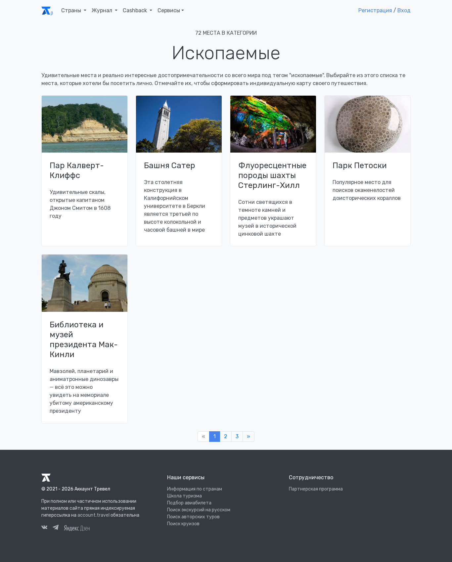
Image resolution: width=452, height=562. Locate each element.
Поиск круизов (183, 524)
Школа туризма (184, 496)
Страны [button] (71, 10)
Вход (404, 10)
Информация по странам (194, 489)
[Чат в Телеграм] (56, 528)
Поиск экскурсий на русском (198, 510)
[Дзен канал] (77, 527)
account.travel (93, 515)
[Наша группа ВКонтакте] (44, 528)
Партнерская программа (316, 489)
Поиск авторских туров (193, 517)
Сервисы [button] (169, 10)
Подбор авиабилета (189, 503)
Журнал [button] (102, 10)
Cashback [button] (135, 10)
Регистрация (375, 10)
